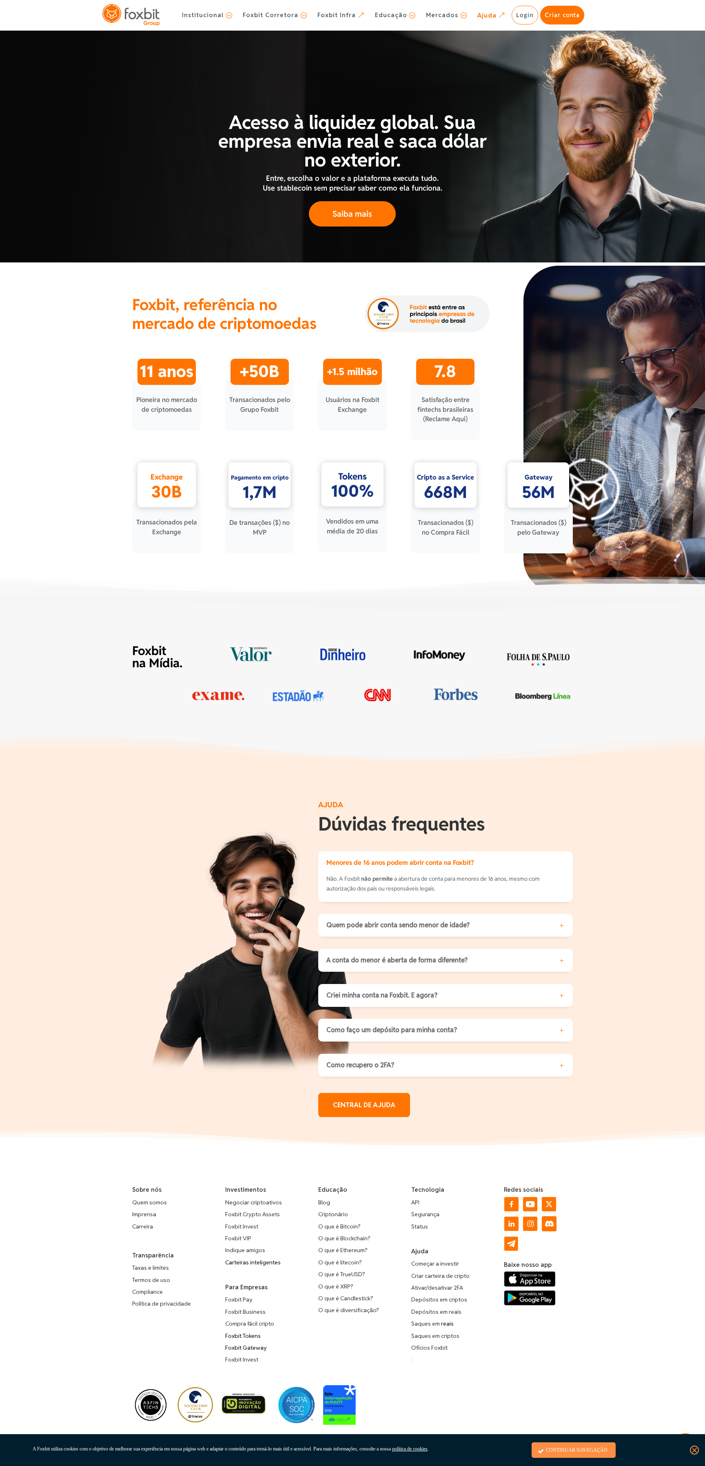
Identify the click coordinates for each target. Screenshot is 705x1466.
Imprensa (144, 1214)
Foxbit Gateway (246, 1347)
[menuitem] (207, 15)
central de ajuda (364, 1105)
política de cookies (410, 1449)
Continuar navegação (576, 1450)
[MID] (243, 1411)
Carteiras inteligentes (253, 1262)
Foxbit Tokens (243, 1335)
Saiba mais (352, 214)
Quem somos (149, 1202)
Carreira (142, 1226)
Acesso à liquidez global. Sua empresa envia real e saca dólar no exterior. (352, 141)
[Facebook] (511, 1209)
